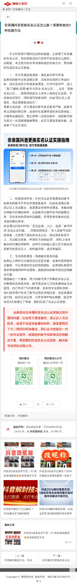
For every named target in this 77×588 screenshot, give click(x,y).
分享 (51, 404)
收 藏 (38, 42)
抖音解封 (18, 9)
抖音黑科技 (36, 431)
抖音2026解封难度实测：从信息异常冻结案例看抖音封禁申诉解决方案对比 (56, 513)
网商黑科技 (27, 576)
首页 (8, 9)
